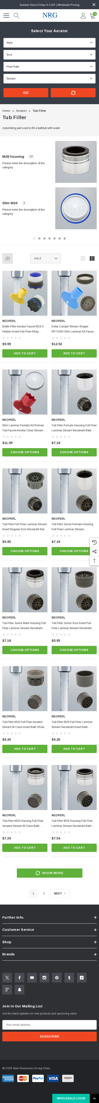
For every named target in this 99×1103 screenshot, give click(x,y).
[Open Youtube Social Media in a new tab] (32, 978)
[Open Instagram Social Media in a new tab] (44, 978)
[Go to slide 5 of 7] (54, 238)
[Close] (94, 4)
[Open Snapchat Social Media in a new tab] (19, 989)
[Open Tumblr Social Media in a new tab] (69, 978)
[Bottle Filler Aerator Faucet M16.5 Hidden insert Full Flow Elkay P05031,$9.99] (24, 293)
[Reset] (73, 92)
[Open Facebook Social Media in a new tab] (19, 978)
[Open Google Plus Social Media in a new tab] (7, 989)
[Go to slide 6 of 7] (59, 238)
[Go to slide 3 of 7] (44, 238)
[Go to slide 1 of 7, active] (34, 238)
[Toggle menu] (6, 14)
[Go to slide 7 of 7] (65, 238)
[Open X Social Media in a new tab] (7, 978)
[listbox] (45, 258)
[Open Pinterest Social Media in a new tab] (57, 978)
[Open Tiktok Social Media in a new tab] (82, 978)
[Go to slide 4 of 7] (49, 238)
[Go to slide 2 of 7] (39, 238)
